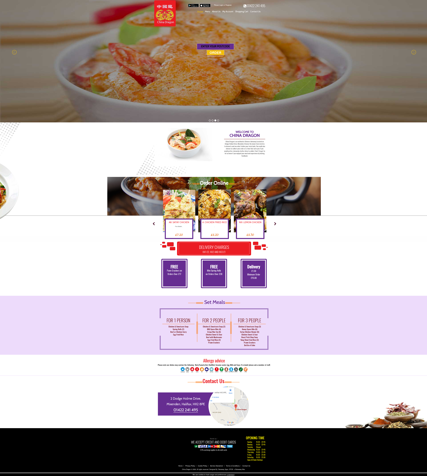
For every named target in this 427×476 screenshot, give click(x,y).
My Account (227, 11)
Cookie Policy (202, 343)
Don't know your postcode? (215, 43)
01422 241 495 (255, 5)
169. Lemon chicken (213, 99)
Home (200, 11)
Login (221, 5)
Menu (207, 11)
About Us (216, 11)
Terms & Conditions (233, 343)
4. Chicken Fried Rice (178, 99)
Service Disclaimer (216, 343)
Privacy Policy (190, 343)
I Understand (230, 475)
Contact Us (255, 11)
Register (229, 5)
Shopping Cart (241, 11)
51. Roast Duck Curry (249, 99)
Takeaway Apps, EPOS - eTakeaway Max (231, 347)
